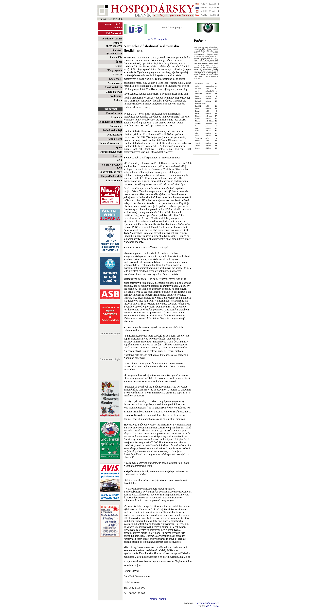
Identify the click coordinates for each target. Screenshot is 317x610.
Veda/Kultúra (114, 134)
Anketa (118, 100)
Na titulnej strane (112, 38)
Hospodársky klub (111, 176)
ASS (119, 160)
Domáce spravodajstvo (114, 44)
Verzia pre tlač (161, 39)
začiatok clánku (158, 598)
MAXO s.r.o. (212, 606)
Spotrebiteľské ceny (111, 171)
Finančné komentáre (110, 143)
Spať (149, 39)
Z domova (116, 117)
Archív (108, 24)
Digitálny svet (114, 138)
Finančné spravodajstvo (114, 51)
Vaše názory (115, 83)
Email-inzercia (114, 91)
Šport (119, 61)
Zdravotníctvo (114, 180)
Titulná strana (114, 113)
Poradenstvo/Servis (111, 151)
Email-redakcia (113, 87)
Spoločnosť (115, 78)
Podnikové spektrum (110, 121)
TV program (114, 70)
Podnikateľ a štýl (112, 130)
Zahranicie (116, 126)
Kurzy (118, 66)
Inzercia (117, 74)
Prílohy (118, 27)
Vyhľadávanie (114, 33)
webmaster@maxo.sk (208, 603)
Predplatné (115, 96)
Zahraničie (116, 57)
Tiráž (117, 24)
